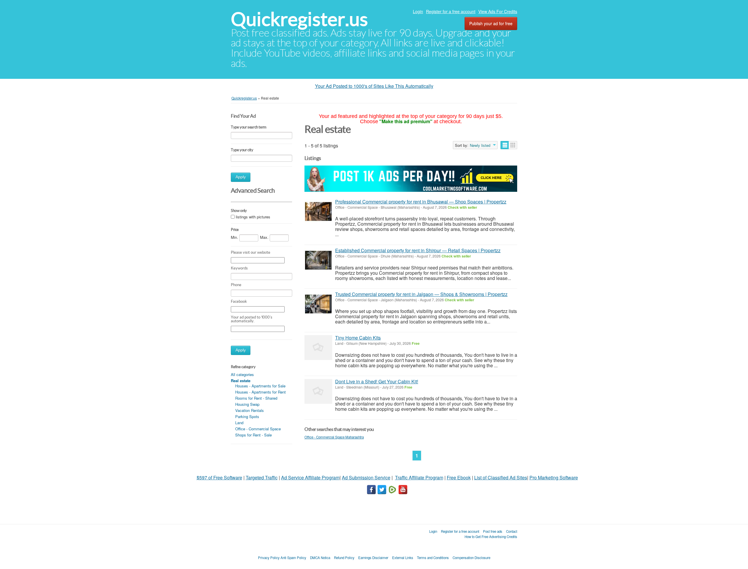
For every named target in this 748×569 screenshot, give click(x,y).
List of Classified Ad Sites (500, 477)
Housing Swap (247, 404)
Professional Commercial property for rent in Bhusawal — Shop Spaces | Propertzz (420, 201)
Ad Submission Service (366, 477)
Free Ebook (459, 477)
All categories (242, 374)
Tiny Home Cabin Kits (358, 337)
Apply (241, 177)
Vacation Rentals (249, 410)
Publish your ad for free (490, 23)
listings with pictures (253, 217)
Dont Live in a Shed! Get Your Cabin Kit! (376, 381)
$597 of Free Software (219, 477)
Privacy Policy (269, 557)
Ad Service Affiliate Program (310, 477)
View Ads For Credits (497, 11)
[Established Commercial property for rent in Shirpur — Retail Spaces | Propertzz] (318, 260)
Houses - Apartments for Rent (260, 392)
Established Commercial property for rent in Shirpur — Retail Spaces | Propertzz (418, 250)
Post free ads (492, 531)
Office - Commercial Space (258, 428)
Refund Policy (344, 557)
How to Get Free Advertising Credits (491, 536)
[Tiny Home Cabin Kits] (318, 347)
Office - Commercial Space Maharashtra (334, 437)
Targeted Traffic (262, 477)
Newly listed (480, 145)
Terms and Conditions (433, 557)
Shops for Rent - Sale (253, 435)
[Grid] (513, 145)
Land (239, 422)
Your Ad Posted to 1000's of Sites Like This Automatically (374, 86)
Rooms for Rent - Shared (256, 398)
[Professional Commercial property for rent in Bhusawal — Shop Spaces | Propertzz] (318, 211)
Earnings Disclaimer (373, 557)
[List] (505, 145)
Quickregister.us (299, 19)
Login (418, 11)
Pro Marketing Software (553, 477)
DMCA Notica (320, 557)
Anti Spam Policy (293, 557)
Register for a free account (450, 11)
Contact (511, 531)
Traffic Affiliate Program (419, 477)
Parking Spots (247, 416)
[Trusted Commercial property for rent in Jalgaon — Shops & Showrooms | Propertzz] (318, 304)
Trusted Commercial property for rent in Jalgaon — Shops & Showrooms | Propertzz (421, 294)
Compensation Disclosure (471, 557)
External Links (402, 557)
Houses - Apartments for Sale (260, 386)
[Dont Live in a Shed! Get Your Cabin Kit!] (318, 391)
